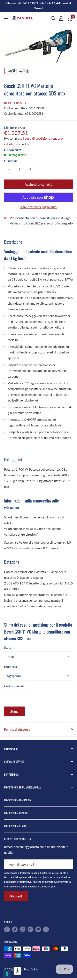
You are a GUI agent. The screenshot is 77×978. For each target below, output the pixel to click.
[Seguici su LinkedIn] (46, 929)
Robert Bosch (15, 103)
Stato (7, 647)
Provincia (10, 666)
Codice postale (14, 686)
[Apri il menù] (6, 18)
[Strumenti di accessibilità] (17, 971)
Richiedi (16, 896)
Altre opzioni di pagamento (38, 207)
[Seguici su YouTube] (38, 929)
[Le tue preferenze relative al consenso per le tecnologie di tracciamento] (7, 974)
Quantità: (10, 161)
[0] (69, 18)
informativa (36, 877)
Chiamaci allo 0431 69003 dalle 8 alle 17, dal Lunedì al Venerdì (38, 6)
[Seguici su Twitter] (15, 929)
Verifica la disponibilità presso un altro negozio (41, 223)
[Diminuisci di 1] (8, 169)
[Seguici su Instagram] (22, 929)
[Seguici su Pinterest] (30, 929)
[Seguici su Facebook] (7, 929)
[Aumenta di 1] (30, 169)
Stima (14, 711)
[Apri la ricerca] (53, 18)
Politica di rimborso (17, 729)
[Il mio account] (61, 18)
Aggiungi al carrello (38, 184)
